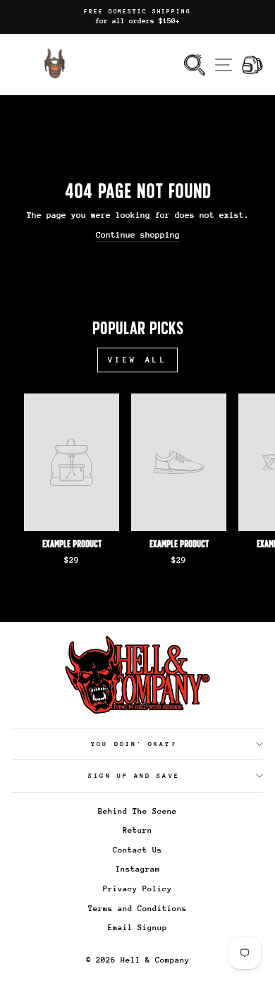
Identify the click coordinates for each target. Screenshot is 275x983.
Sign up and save (133, 775)
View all (138, 360)
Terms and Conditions (137, 908)
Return (137, 830)
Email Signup (137, 927)
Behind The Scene (137, 811)
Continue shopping (138, 235)
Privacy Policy (137, 888)
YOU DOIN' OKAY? (133, 743)
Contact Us (137, 850)
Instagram (138, 869)
